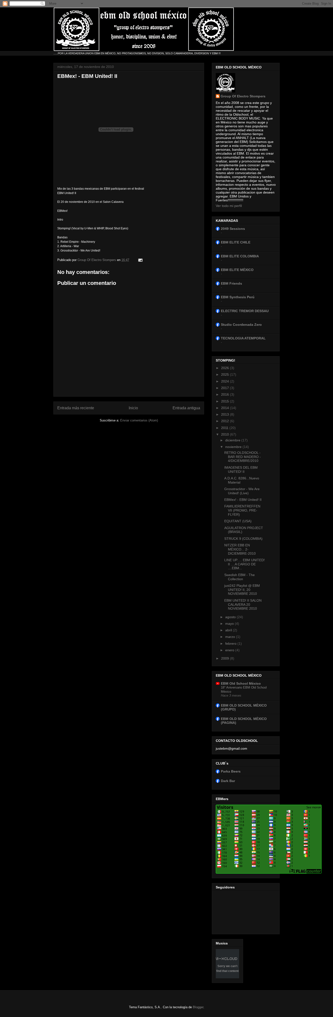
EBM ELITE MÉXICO (237, 270)
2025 (225, 374)
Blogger (198, 1007)
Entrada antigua (186, 408)
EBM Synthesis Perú (238, 297)
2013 (225, 414)
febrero (231, 643)
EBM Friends (231, 283)
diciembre (233, 440)
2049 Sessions (233, 229)
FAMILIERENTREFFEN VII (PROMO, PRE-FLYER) (242, 510)
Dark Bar (228, 781)
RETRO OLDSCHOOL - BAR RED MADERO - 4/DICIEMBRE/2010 (242, 457)
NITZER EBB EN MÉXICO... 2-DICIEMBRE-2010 (240, 549)
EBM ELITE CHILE (235, 242)
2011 (225, 428)
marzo (230, 637)
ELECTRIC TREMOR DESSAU (245, 311)
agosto (231, 617)
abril (229, 630)
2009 (225, 658)
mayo (230, 623)
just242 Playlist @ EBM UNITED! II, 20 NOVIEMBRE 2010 (242, 590)
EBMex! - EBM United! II (243, 500)
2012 (225, 421)
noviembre (234, 447)
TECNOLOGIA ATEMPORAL (243, 338)
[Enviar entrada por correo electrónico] (140, 260)
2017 (225, 388)
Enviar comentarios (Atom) (139, 420)
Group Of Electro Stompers (243, 96)
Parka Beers (231, 771)
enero (230, 650)
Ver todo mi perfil (229, 206)
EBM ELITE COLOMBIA (240, 256)
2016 (225, 394)
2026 (225, 368)
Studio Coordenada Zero (241, 325)
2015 (225, 401)
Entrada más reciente (75, 408)
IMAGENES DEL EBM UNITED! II (241, 470)
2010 (225, 434)
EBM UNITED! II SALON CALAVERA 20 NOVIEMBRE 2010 (243, 604)
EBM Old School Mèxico (241, 683)
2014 (225, 408)
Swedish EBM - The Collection (239, 577)
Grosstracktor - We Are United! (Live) (242, 491)
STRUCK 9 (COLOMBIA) (243, 539)
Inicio (133, 408)
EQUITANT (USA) (238, 521)
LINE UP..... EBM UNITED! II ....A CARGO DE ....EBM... (244, 564)
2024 (225, 381)
